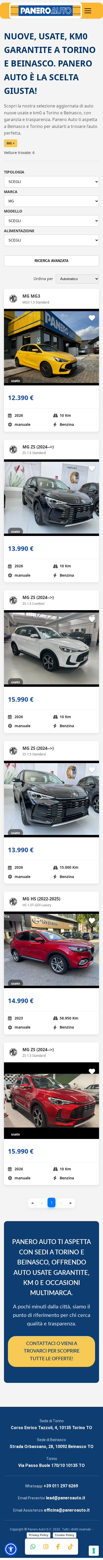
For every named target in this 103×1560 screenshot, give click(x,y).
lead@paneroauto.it (65, 1497)
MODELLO (13, 211)
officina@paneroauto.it (67, 1510)
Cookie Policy (64, 1535)
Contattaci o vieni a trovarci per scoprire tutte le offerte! (51, 1351)
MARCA (10, 191)
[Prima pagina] (32, 1203)
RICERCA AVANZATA (51, 261)
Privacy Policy (38, 1535)
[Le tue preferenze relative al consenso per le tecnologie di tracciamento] (94, 1551)
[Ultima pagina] (70, 1203)
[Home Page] (46, 10)
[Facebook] (58, 1547)
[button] (10, 1549)
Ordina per (43, 278)
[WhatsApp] (33, 1547)
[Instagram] (46, 1547)
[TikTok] (70, 1547)
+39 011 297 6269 (61, 1485)
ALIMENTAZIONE (19, 230)
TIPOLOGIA (14, 171)
